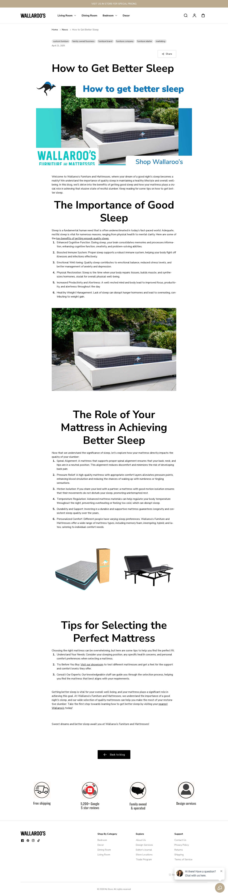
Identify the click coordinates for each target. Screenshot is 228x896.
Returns (178, 849)
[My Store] (33, 833)
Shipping (179, 854)
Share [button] (169, 53)
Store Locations (144, 854)
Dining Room (104, 849)
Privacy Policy (181, 845)
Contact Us (180, 840)
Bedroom (102, 840)
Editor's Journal (144, 849)
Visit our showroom (92, 664)
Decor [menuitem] (126, 15)
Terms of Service (183, 859)
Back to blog (117, 754)
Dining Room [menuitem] (89, 15)
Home (55, 29)
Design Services (144, 845)
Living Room (103, 854)
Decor (100, 845)
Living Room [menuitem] (65, 15)
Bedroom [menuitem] (108, 15)
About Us (141, 840)
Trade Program (144, 859)
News (65, 29)
